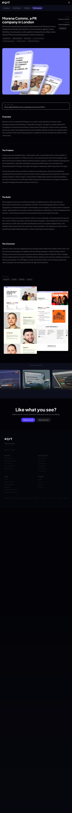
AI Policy (59, 498)
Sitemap (43, 498)
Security (65, 498)
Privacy (49, 498)
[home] (6, 2)
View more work (44, 420)
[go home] (8, 439)
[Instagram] (8, 450)
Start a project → (9, 446)
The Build (27, 8)
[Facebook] (5, 450)
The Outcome (37, 8)
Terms (54, 498)
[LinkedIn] (13, 450)
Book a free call (28, 420)
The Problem (17, 8)
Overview (7, 8)
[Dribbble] (10, 450)
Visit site (62, 28)
